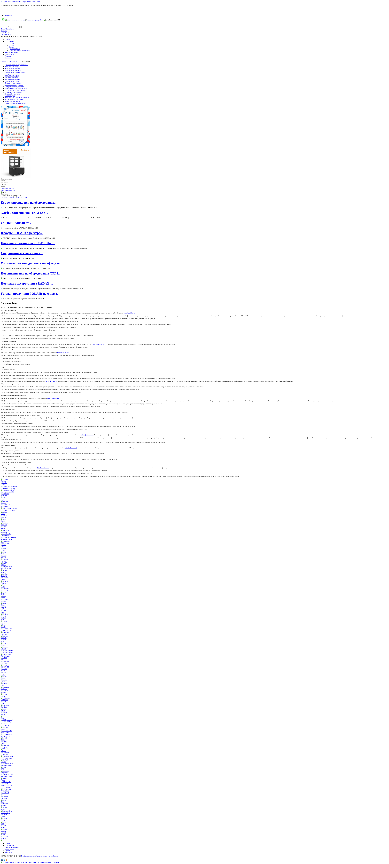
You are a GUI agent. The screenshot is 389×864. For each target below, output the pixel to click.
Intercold (3, 638)
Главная (7, 40)
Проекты (8, 56)
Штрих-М (4, 773)
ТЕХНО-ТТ (5, 667)
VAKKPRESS (5, 736)
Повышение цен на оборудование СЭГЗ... (31, 273)
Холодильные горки (12, 76)
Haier (2, 546)
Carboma (4, 798)
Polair (3, 835)
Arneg (3, 827)
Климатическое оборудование (15, 103)
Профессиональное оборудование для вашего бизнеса (39, 856)
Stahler (3, 572)
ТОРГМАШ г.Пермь (8, 510)
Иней (3, 645)
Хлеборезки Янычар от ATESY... (24, 212)
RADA (3, 565)
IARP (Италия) (6, 721)
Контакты (8, 58)
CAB (2, 674)
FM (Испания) (6, 568)
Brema (3, 696)
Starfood (3, 805)
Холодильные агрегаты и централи (17, 97)
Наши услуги (9, 54)
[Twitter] (4, 860)
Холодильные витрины (13, 66)
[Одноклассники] (6, 860)
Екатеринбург (5, 813)
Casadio (3, 579)
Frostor (3, 780)
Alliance (3, 601)
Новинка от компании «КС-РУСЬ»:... (28, 243)
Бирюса (3, 503)
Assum (3, 612)
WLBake (4, 525)
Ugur (2, 608)
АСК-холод (5, 543)
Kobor (3, 678)
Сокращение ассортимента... (22, 253)
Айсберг (4, 576)
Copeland (4, 707)
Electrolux (4, 663)
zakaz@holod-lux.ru (87, 435)
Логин (3, 181)
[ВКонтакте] (2, 860)
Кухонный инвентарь (12, 101)
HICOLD (4, 794)
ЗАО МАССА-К (6, 776)
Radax (3, 528)
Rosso (3, 598)
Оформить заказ (21, 197)
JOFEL (3, 660)
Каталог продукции (12, 52)
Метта (3, 714)
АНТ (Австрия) (6, 758)
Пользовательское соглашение (19, 50)
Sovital (3, 484)
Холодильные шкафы (12, 68)
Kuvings (3, 616)
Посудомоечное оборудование (15, 90)
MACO (3, 517)
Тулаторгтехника (7, 652)
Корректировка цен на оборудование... (28, 202)
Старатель (4, 754)
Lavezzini (4, 532)
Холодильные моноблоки (13, 70)
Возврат (11, 47)
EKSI (2, 594)
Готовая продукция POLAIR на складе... (30, 293)
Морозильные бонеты (12, 79)
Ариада (3, 838)
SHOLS (3, 762)
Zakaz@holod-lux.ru (7, 29)
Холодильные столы (12, 81)
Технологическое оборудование (16, 88)
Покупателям (9, 41)
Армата (3, 481)
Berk (2, 499)
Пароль (3, 185)
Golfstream (4, 700)
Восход (3, 557)
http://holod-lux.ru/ (129, 313)
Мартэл (3, 729)
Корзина (4, 31)
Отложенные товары (8, 197)
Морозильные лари (11, 77)
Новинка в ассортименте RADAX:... (27, 283)
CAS (2, 769)
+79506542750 (10, 15)
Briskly (3, 627)
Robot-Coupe (5, 656)
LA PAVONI (5, 536)
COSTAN (4, 747)
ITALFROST (5, 783)
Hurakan (3, 692)
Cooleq (3, 685)
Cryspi (3, 820)
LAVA (3, 681)
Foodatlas (4, 495)
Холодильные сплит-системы (15, 72)
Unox (2, 703)
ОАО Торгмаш (6, 787)
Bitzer (3, 711)
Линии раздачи (10, 96)
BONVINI (4, 590)
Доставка (12, 43)
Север (3, 743)
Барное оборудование (12, 94)
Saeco (3, 587)
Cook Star (4, 634)
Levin (3, 550)
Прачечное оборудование (13, 92)
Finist (2, 619)
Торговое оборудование (13, 83)
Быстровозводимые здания (14, 99)
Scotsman (4, 689)
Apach (3, 670)
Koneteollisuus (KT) (7, 539)
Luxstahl (3, 649)
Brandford (4, 561)
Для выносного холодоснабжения (16, 65)
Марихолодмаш (6, 765)
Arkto (3, 554)
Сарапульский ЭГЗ (7, 492)
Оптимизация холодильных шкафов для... (31, 263)
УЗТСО (3, 751)
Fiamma (3, 583)
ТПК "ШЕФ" (5, 725)
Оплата (11, 45)
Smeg (2, 605)
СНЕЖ (3, 816)
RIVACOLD (5, 791)
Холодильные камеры (12, 74)
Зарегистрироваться (8, 190)
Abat (2, 802)
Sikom (3, 809)
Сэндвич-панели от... (16, 223)
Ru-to (2, 824)
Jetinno (3, 514)
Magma (3, 831)
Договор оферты (14, 49)
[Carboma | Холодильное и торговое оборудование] (16, 177)
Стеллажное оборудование (14, 85)
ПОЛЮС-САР (6, 630)
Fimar (3, 641)
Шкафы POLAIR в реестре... (22, 233)
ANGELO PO (5, 732)
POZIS (3, 740)
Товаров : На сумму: (6, 33)
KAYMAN (4, 506)
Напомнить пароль (7, 189)
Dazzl (3, 521)
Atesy (3, 718)
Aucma (3, 623)
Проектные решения (8, 488)
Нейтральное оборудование (14, 87)
